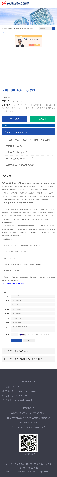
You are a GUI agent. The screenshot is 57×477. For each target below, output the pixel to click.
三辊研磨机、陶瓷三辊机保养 (20, 165)
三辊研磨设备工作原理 (16, 152)
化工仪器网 (20, 471)
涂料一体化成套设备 (28, 422)
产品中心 (13, 28)
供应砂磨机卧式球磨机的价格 (28, 359)
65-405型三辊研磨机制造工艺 (20, 158)
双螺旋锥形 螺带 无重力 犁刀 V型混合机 (28, 413)
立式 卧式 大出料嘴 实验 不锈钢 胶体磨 (28, 427)
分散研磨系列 (18, 28)
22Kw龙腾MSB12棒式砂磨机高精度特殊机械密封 (28, 418)
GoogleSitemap (44, 471)
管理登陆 (31, 471)
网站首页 (9, 28)
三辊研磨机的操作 (14, 146)
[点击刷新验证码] (22, 335)
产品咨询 (14, 119)
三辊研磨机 (24, 28)
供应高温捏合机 (21, 351)
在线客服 (42, 119)
